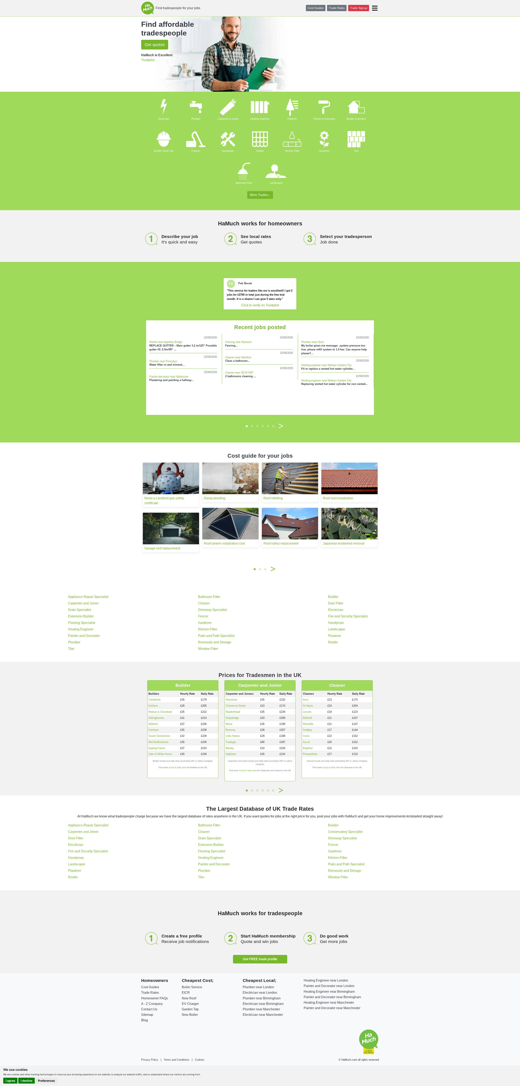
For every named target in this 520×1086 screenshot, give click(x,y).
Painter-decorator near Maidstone (168, 376)
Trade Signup (358, 8)
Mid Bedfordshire (158, 742)
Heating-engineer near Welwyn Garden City (326, 365)
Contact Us (149, 1009)
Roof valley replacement (280, 543)
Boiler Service (192, 987)
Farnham (153, 729)
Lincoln (307, 711)
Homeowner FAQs (154, 998)
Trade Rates (337, 8)
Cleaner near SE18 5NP (239, 372)
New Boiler (190, 1014)
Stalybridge (232, 717)
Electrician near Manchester (263, 1014)
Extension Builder (81, 616)
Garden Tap (190, 1009)
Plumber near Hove (312, 341)
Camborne (154, 699)
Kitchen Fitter (292, 151)
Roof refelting (273, 498)
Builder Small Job (163, 151)
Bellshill (307, 717)
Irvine (306, 735)
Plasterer (292, 118)
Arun (305, 699)
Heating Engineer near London (326, 980)
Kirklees (153, 705)
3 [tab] (257, 426)
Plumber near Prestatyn (163, 361)
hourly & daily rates (177, 767)
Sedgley (307, 729)
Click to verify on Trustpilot (260, 305)
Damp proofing (214, 498)
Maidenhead (233, 711)
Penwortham (310, 754)
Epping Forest (156, 748)
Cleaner (195, 151)
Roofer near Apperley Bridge (165, 341)
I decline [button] (26, 1080)
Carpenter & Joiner (228, 118)
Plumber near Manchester (261, 1009)
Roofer (260, 151)
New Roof (189, 998)
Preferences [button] (46, 1080)
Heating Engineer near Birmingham (329, 991)
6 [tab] (273, 426)
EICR (186, 992)
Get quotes (155, 44)
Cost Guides (316, 8)
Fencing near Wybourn (238, 341)
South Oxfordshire (159, 735)
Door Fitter (335, 603)
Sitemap (147, 1014)
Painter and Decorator (84, 635)
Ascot (306, 742)
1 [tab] (247, 426)
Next (281, 426)
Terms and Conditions (176, 1059)
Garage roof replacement (162, 548)
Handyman (228, 151)
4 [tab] (263, 426)
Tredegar (231, 742)
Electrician (164, 118)
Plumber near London (258, 987)
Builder (333, 596)
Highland (231, 754)
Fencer (203, 616)
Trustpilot (147, 60)
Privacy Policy (149, 1059)
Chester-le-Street (236, 705)
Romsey (230, 729)
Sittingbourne (156, 717)
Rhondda (308, 723)
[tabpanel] (260, 294)
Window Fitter (208, 648)
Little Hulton (233, 735)
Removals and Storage (214, 642)
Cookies (199, 1059)
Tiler (356, 151)
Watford (153, 723)
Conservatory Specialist (345, 831)
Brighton (308, 748)
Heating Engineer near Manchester (329, 1002)
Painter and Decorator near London (329, 986)
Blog (144, 1020)
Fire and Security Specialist (348, 616)
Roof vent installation (338, 498)
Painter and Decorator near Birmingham (332, 997)
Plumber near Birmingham (262, 998)
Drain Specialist (79, 609)
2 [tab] (252, 426)
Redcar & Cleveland (160, 711)
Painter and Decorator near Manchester (332, 1008)
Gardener (324, 151)
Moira (229, 723)
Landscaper (276, 183)
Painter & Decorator (324, 118)
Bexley (230, 748)
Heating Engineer (260, 118)
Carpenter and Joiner (83, 603)
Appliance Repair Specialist (88, 596)
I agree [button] (10, 1080)
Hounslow (231, 699)
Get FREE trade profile (260, 959)
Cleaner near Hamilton (238, 357)
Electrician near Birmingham (263, 1003)
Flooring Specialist (81, 622)
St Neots (308, 705)
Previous (239, 426)
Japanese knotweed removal (343, 543)
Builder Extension (356, 118)
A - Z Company (152, 1003)
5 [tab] (268, 426)
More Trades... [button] (260, 195)
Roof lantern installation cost (224, 543)
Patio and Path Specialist (216, 635)
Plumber (195, 118)
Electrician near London (260, 992)
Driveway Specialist (212, 609)
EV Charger (190, 1003)
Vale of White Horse (160, 754)
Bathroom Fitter (244, 183)
